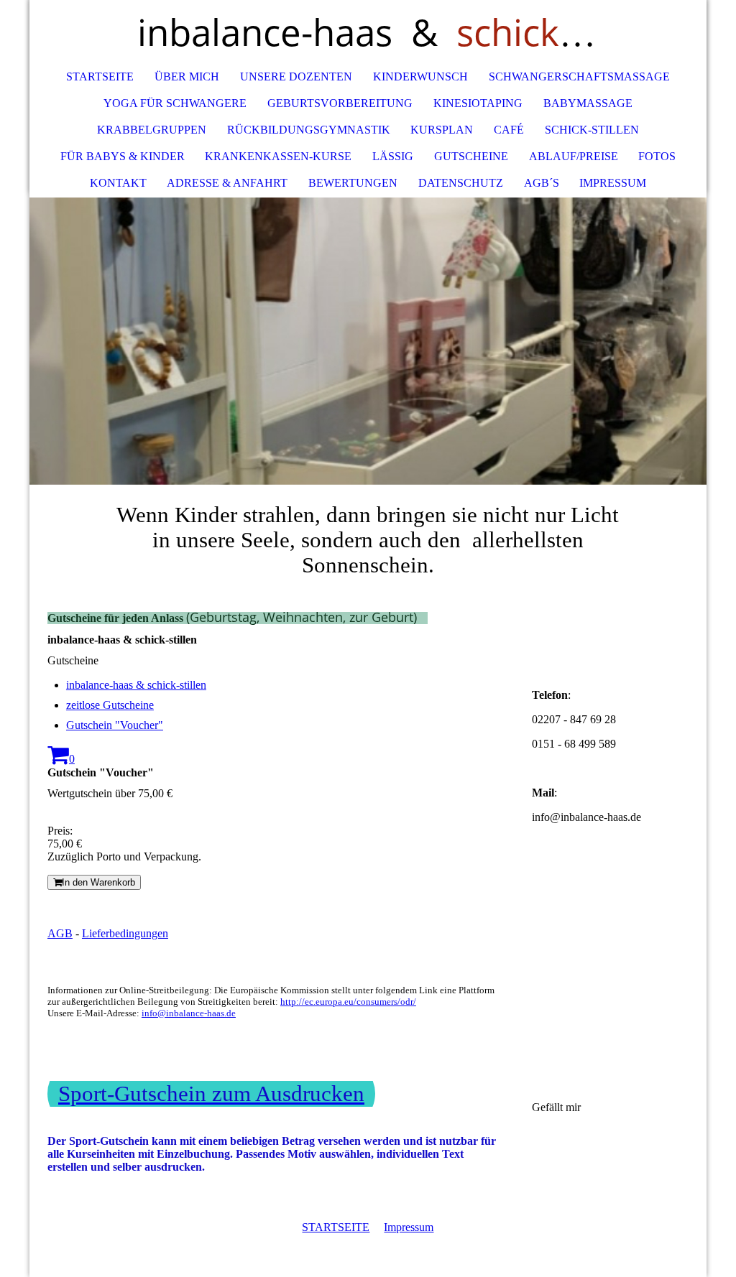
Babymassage (587, 103)
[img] (368, 341)
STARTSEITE (335, 1227)
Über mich (187, 76)
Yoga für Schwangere (175, 103)
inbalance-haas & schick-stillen (136, 685)
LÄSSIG (392, 156)
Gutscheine (471, 156)
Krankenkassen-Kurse (278, 156)
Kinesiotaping (478, 103)
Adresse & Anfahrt (227, 183)
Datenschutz (460, 183)
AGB (60, 933)
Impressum (612, 183)
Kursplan (441, 130)
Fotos (657, 156)
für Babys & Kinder (122, 156)
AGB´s (541, 183)
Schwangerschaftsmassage (579, 76)
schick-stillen (592, 130)
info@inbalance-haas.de (189, 1013)
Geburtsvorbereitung (340, 103)
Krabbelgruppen (151, 130)
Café (509, 130)
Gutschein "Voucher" (114, 725)
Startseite (100, 76)
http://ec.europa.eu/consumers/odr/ (348, 1001)
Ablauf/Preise (573, 156)
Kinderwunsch (420, 76)
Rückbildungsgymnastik (308, 130)
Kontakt (118, 183)
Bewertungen (352, 183)
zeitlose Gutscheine (110, 705)
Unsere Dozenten (296, 76)
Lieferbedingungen (125, 933)
